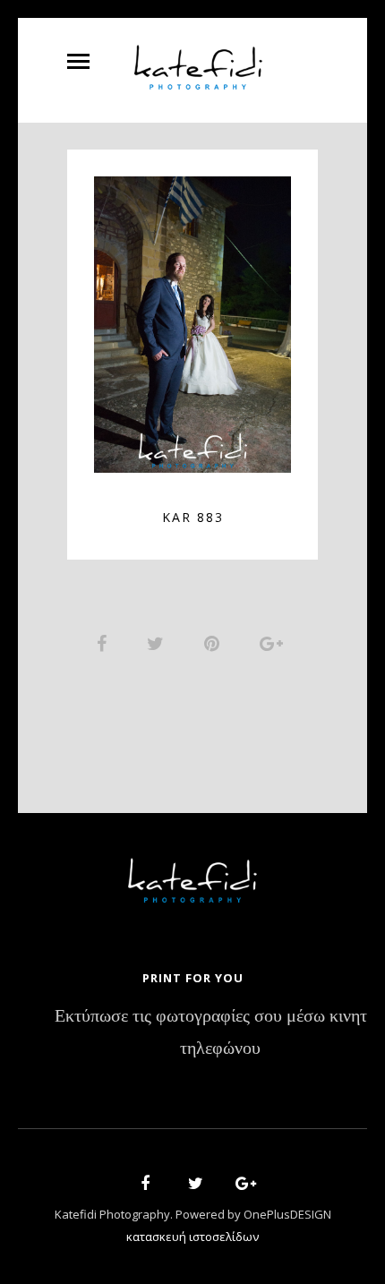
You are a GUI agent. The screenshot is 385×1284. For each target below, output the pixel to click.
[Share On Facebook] (104, 642)
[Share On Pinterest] (215, 642)
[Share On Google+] (274, 642)
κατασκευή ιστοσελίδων (192, 1236)
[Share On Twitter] (158, 642)
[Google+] (240, 1186)
